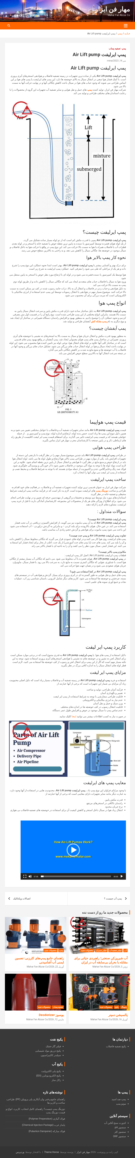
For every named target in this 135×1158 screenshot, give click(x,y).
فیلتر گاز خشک (53, 1046)
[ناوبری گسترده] (125, 25)
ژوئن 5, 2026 (121, 966)
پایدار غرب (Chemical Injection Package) (43, 1124)
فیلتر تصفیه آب (115, 950)
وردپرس (20, 1152)
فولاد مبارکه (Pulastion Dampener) (47, 1131)
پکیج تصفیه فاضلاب (116, 1046)
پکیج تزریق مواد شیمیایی (48, 1050)
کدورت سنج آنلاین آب (115, 1123)
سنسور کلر (120, 1131)
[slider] (76, 876)
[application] (73, 850)
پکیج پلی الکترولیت (51, 1071)
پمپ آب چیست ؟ (113, 898)
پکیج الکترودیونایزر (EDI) (48, 1075)
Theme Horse (51, 1152)
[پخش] (121, 876)
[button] (73, 850)
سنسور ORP (119, 1136)
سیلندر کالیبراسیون (51, 1055)
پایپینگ (124, 1007)
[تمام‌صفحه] (25, 876)
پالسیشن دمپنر (118, 1015)
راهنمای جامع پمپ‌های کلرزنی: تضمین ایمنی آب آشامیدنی (39, 960)
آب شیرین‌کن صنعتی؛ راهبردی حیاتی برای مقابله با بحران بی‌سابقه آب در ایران (101, 960)
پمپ (124, 48)
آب (125, 950)
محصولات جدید (87, 950)
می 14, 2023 (119, 60)
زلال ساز (56, 1080)
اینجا (74, 716)
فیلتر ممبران (101, 950)
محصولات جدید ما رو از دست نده (105, 912)
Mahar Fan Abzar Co (103, 966)
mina (109, 60)
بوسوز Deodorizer (51, 1015)
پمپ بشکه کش (99, 321)
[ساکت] (30, 876)
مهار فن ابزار (112, 9)
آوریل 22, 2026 (56, 966)
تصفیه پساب (115, 48)
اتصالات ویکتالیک (21, 898)
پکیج (116, 1007)
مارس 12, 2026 (56, 1019)
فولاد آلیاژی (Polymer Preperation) (47, 1118)
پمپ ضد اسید (119, 1099)
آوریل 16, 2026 (120, 1019)
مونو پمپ (121, 1103)
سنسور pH (120, 1127)
